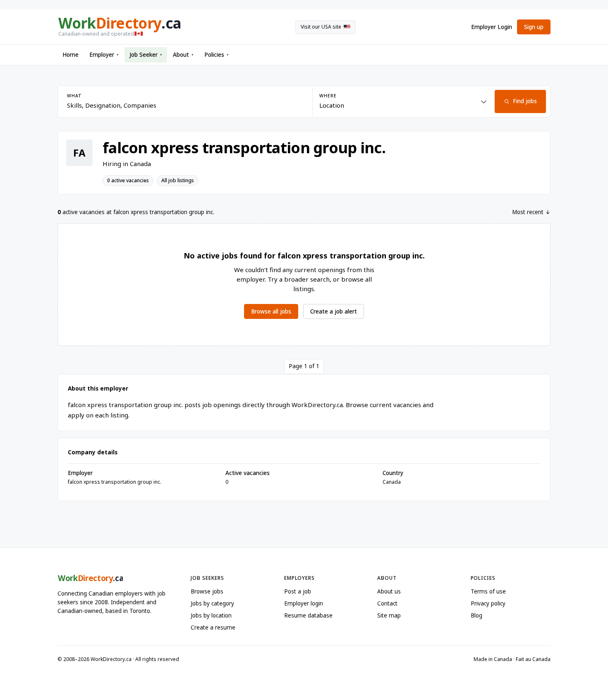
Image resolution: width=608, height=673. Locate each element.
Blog (476, 615)
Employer (104, 54)
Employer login (303, 603)
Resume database (308, 615)
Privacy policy (488, 603)
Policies (216, 54)
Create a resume (213, 627)
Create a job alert (333, 311)
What (74, 96)
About (183, 54)
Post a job (297, 591)
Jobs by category (212, 603)
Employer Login (491, 27)
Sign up (533, 27)
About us (389, 591)
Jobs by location (211, 615)
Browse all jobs (271, 311)
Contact (387, 603)
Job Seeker (145, 54)
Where (327, 96)
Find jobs (525, 101)
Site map (389, 615)
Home (70, 54)
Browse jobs (207, 591)
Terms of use (488, 591)
